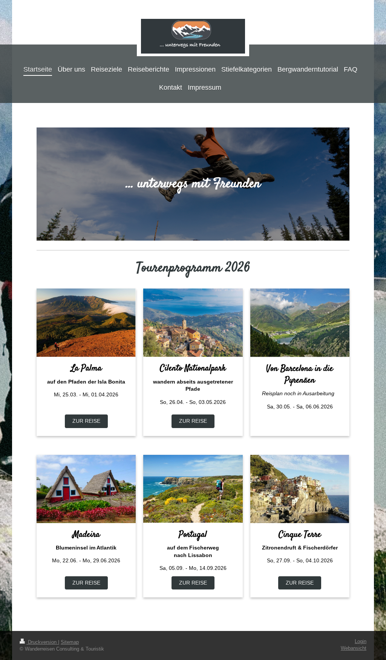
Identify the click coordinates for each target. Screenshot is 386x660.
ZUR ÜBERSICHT (300, 421)
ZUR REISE (86, 421)
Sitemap (70, 642)
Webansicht (353, 648)
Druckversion (42, 642)
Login (360, 641)
